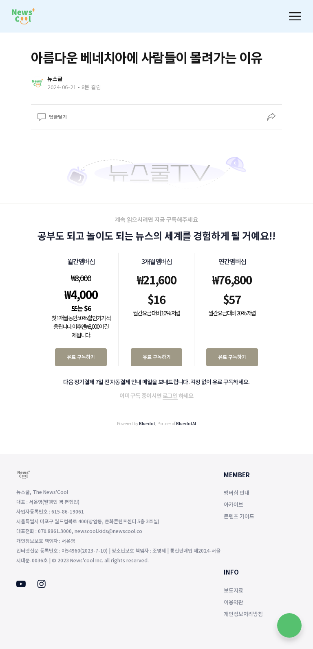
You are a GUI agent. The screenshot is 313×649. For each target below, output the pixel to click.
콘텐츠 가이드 (239, 516)
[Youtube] (21, 585)
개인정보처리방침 (243, 613)
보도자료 (233, 590)
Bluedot (147, 423)
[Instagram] (41, 585)
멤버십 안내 (236, 492)
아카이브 (233, 504)
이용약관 (233, 602)
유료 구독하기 (81, 356)
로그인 (170, 395)
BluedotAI (186, 423)
